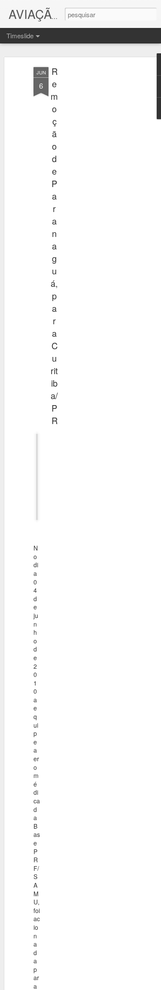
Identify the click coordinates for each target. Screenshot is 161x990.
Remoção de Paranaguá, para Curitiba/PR (54, 246)
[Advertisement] (87, 203)
